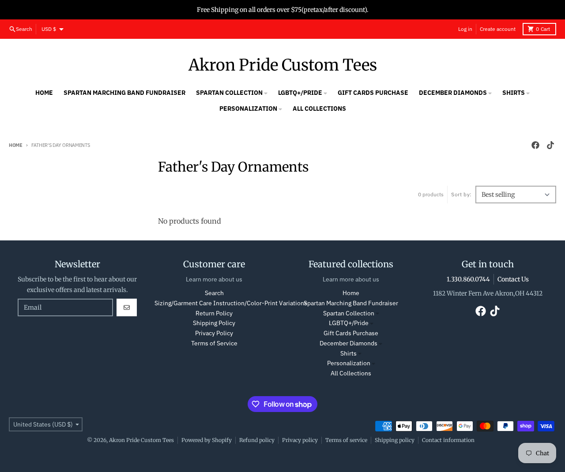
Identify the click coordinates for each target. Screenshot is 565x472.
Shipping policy (394, 440)
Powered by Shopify (206, 440)
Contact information (448, 440)
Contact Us (513, 279)
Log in (465, 29)
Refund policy (257, 440)
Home (16, 145)
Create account (498, 29)
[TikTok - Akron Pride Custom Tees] (550, 145)
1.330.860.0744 (468, 279)
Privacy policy (300, 440)
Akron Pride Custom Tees (282, 65)
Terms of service (346, 440)
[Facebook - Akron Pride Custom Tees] (535, 145)
